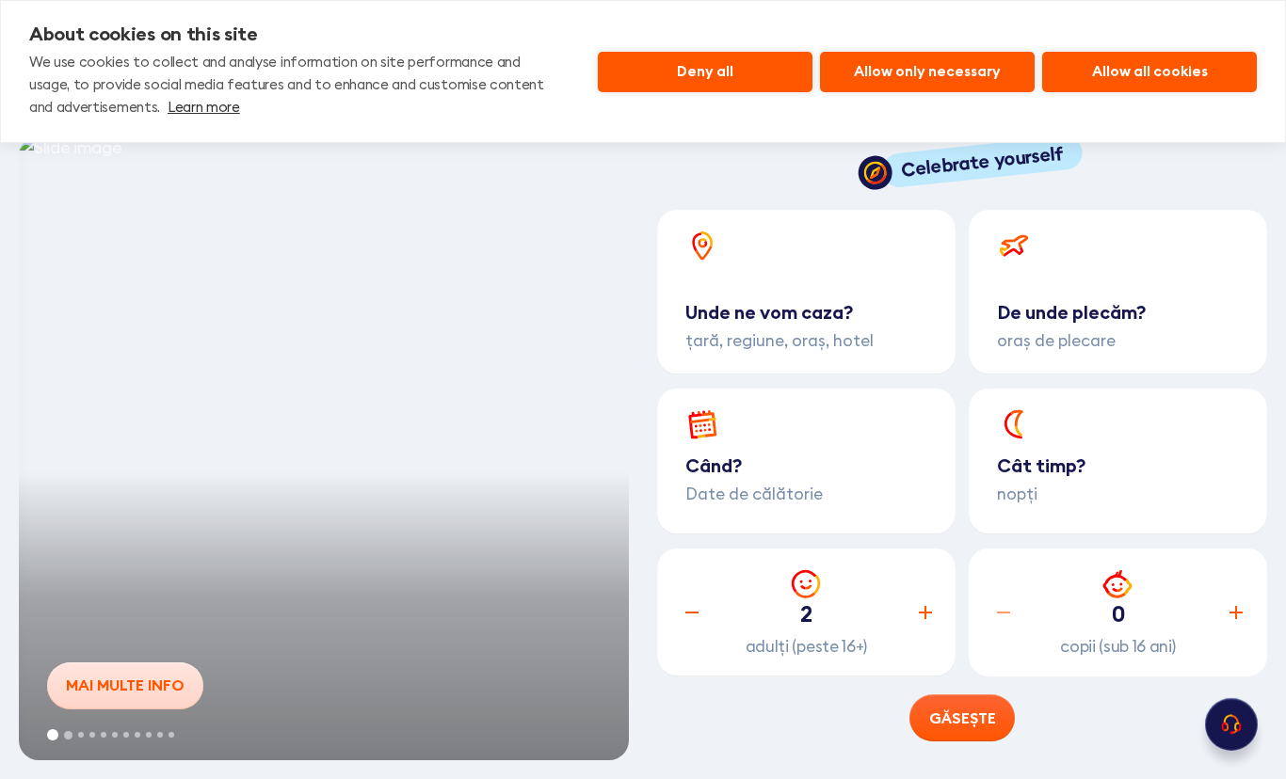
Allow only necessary (927, 71)
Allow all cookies (1150, 71)
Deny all (705, 71)
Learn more (204, 107)
